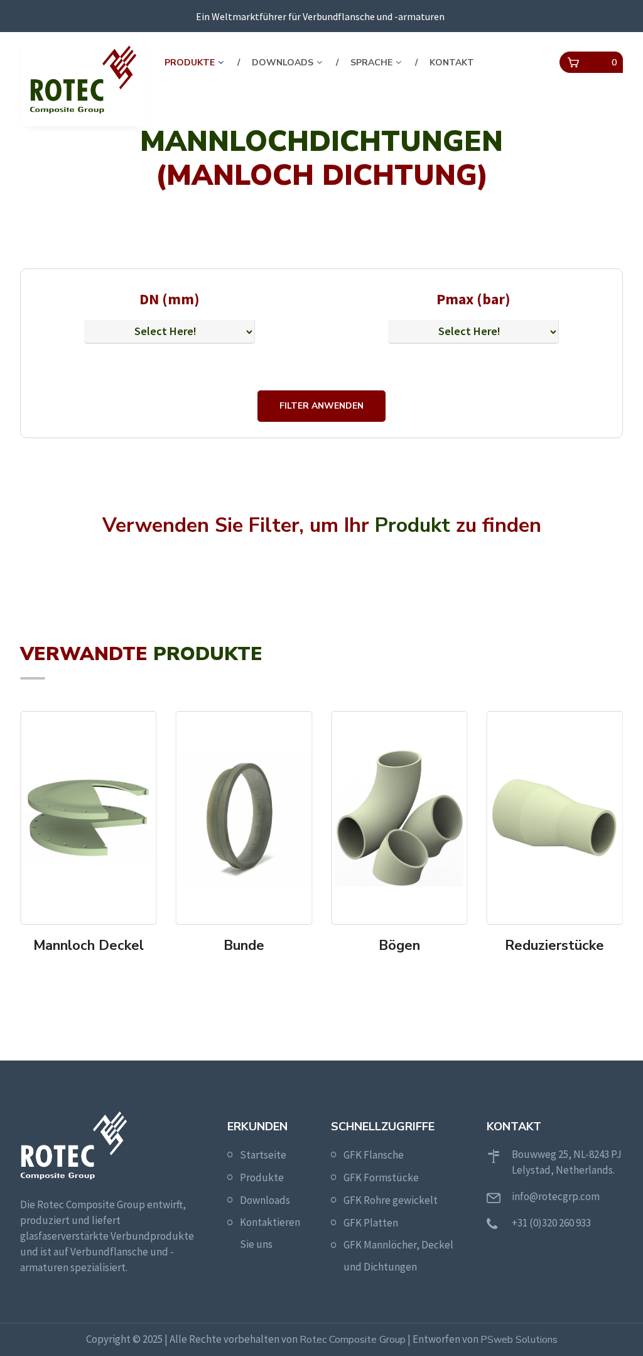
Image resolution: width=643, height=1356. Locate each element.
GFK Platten (370, 1223)
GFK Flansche (373, 1155)
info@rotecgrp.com (556, 1196)
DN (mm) (169, 299)
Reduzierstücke (554, 945)
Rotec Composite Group (353, 1340)
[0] (573, 63)
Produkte (190, 63)
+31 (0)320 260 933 (551, 1223)
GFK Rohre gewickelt (390, 1200)
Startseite (263, 1155)
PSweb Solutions (519, 1340)
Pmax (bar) (473, 299)
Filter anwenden (321, 406)
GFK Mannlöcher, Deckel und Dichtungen (398, 1256)
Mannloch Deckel (88, 945)
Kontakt (452, 63)
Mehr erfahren (92, 971)
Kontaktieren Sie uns (270, 1233)
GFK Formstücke (381, 1177)
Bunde (244, 945)
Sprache (371, 63)
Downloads (282, 63)
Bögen (399, 945)
